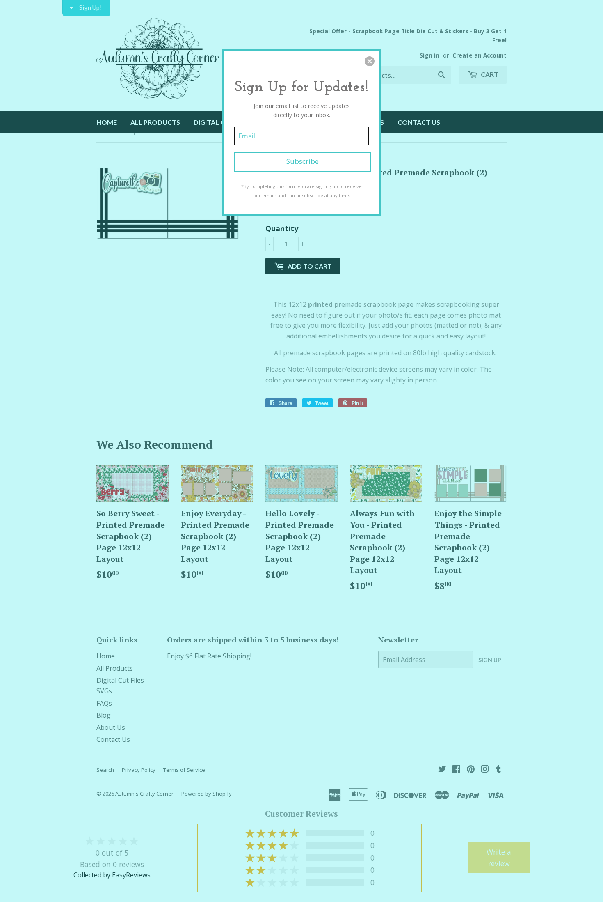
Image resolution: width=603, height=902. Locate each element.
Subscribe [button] (302, 161)
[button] (370, 61)
